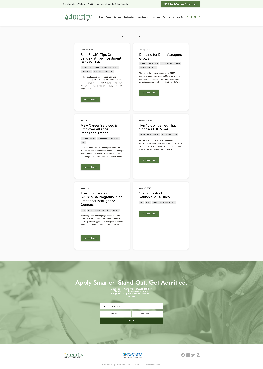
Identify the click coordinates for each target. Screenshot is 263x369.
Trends (116, 210)
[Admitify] (78, 17)
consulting (153, 64)
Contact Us (178, 17)
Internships (95, 68)
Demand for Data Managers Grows (160, 56)
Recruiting (103, 71)
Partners (166, 17)
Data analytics (166, 64)
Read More (92, 99)
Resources (155, 17)
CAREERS (85, 68)
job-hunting (86, 71)
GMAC (148, 203)
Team (108, 17)
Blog (101, 17)
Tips (111, 71)
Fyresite (157, 365)
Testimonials (129, 17)
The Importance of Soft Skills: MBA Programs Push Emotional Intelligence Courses (101, 198)
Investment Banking (110, 68)
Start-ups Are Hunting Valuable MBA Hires (156, 195)
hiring (177, 64)
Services (117, 17)
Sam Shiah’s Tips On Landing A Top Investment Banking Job (101, 58)
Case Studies (142, 17)
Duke (83, 210)
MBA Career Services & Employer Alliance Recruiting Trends (99, 129)
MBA (95, 71)
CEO (141, 203)
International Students (149, 135)
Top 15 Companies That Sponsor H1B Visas (157, 127)
